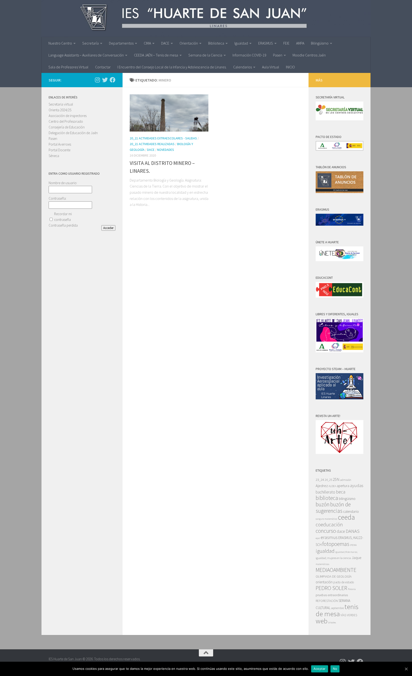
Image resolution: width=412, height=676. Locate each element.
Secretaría (90, 43)
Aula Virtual (270, 67)
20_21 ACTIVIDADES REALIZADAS (152, 144)
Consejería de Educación (67, 127)
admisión (345, 480)
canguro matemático (326, 518)
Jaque (356, 557)
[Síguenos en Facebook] (112, 80)
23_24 (320, 480)
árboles (332, 622)
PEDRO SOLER (331, 588)
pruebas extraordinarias (332, 595)
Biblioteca (216, 43)
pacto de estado (343, 582)
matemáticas (322, 564)
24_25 (328, 480)
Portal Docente (59, 150)
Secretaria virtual (61, 104)
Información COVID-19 (249, 55)
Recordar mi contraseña (63, 217)
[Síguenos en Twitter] (105, 80)
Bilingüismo (320, 43)
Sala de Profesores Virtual (68, 67)
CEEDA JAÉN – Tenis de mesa (156, 55)
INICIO (290, 67)
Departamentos (121, 43)
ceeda (346, 517)
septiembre (337, 608)
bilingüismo (347, 498)
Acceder (108, 228)
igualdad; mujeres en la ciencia (333, 558)
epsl (318, 538)
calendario (351, 511)
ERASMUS (265, 43)
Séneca (54, 155)
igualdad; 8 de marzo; (346, 552)
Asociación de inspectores (68, 115)
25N (336, 479)
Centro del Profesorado (66, 121)
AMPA (300, 43)
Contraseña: (58, 198)
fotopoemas (335, 543)
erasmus (329, 537)
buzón (323, 504)
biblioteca (327, 498)
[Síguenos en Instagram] (97, 80)
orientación (324, 582)
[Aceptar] (406, 668)
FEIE (286, 43)
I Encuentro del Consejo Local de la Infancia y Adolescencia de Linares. (172, 67)
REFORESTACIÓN (327, 601)
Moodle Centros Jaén (309, 55)
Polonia (352, 589)
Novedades (165, 149)
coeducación (329, 524)
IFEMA (353, 545)
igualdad (325, 551)
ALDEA (332, 486)
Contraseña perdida (63, 225)
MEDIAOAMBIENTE (336, 569)
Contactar (103, 67)
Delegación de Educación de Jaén (73, 133)
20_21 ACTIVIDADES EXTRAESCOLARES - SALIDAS (163, 138)
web (322, 621)
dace (341, 531)
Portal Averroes (60, 144)
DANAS (353, 531)
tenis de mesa (337, 610)
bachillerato (325, 492)
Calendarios (242, 67)
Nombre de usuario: (63, 183)
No (335, 669)
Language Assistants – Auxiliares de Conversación (86, 55)
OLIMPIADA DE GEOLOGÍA (334, 576)
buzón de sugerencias (333, 507)
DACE (165, 43)
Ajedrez (322, 485)
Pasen (277, 55)
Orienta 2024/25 (60, 110)
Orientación (189, 43)
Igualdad (241, 43)
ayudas (356, 485)
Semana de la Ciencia (205, 55)
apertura (343, 485)
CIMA (147, 43)
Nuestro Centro (60, 43)
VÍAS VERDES (348, 615)
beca (340, 492)
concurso (326, 530)
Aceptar (320, 669)
